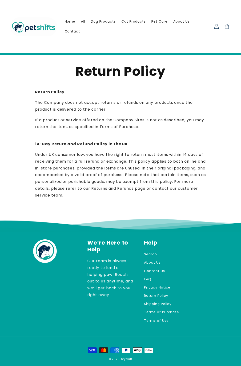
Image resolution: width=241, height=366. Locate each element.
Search (150, 254)
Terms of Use (156, 320)
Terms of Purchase (161, 312)
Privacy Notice (157, 287)
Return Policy (156, 295)
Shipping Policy (158, 304)
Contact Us (154, 271)
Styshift (127, 359)
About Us (152, 262)
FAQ (147, 279)
